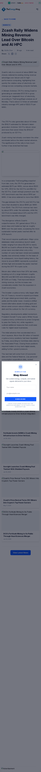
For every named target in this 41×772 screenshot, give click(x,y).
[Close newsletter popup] (36, 364)
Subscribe (20, 399)
